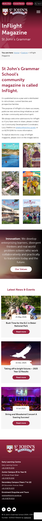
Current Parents (19, 3)
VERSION (27, 518)
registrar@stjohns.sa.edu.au (11, 495)
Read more (21, 332)
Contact (29, 3)
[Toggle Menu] (38, 12)
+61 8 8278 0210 (8, 499)
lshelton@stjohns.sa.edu (26, 127)
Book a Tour (7, 3)
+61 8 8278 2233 (8, 488)
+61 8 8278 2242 (8, 468)
